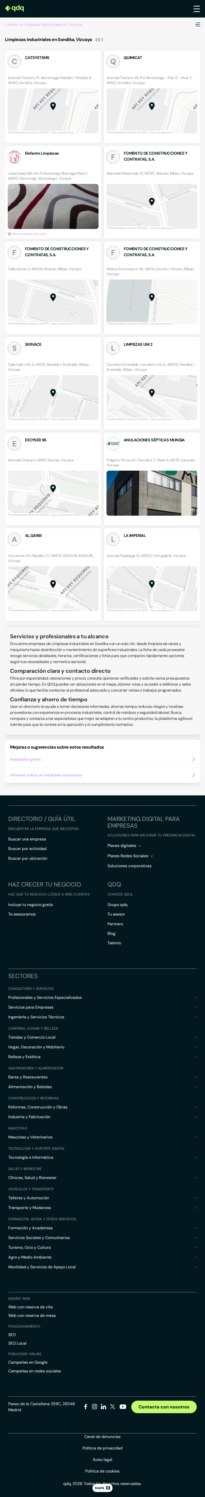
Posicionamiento (24, 1326)
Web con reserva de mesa (32, 1315)
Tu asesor (116, 914)
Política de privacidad (102, 1448)
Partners (115, 924)
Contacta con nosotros (164, 1407)
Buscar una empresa (27, 839)
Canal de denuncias (102, 1436)
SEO (12, 1334)
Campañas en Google (28, 1362)
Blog (112, 933)
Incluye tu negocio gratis (30, 904)
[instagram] (94, 1407)
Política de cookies (102, 1471)
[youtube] (122, 1408)
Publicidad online (25, 1354)
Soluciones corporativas (130, 865)
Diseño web (19, 1298)
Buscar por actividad (27, 848)
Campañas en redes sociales (34, 1371)
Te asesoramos (22, 914)
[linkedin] (103, 1407)
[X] (112, 1407)
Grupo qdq (118, 904)
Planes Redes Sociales (128, 855)
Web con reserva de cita (30, 1307)
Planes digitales (122, 845)
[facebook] (85, 1407)
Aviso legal (102, 1459)
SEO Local (17, 1343)
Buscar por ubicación (27, 858)
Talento (114, 943)
